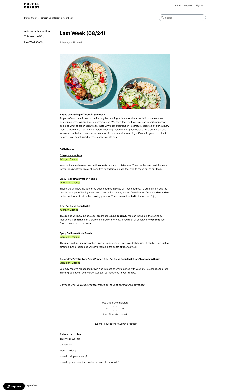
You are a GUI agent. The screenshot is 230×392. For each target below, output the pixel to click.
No (123, 308)
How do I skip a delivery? (73, 356)
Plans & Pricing (68, 350)
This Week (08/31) (34, 36)
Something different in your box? (57, 18)
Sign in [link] (199, 5)
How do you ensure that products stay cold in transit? (89, 362)
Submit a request (183, 5)
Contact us (66, 344)
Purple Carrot (30, 18)
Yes (106, 308)
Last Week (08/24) (34, 42)
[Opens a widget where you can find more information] (14, 386)
